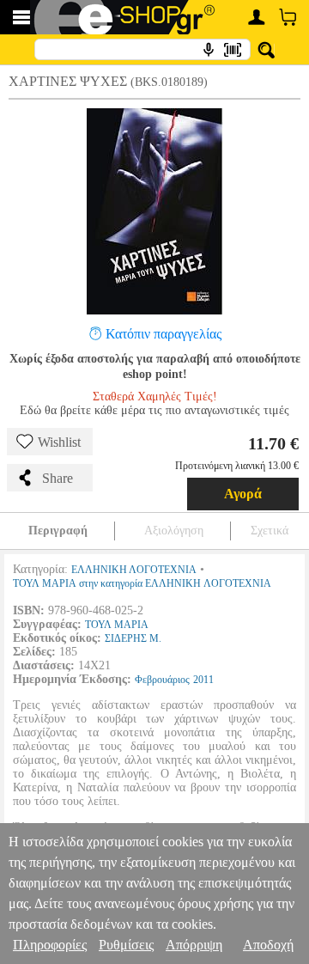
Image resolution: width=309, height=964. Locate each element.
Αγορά (243, 493)
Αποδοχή (268, 944)
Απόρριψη (194, 944)
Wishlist (59, 442)
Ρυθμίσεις (126, 944)
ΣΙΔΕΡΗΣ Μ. (133, 638)
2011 (203, 680)
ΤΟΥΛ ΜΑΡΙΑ (116, 625)
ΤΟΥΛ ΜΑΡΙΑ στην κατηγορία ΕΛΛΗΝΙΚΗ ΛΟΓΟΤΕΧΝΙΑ (142, 583)
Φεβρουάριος (162, 680)
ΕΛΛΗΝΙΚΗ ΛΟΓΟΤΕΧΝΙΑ (134, 570)
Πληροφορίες (50, 944)
